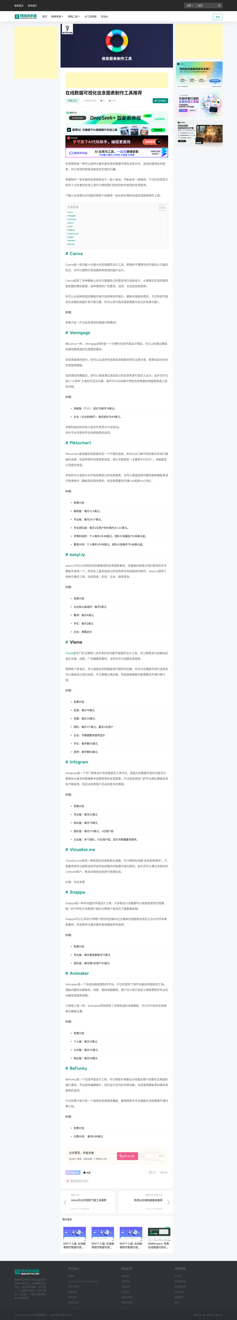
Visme (70, 226)
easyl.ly (70, 223)
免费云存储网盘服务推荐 (148, 1200)
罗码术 (178, 1276)
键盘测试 (72, 1291)
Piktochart (71, 219)
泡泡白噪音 (127, 1297)
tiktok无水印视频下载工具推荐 (88, 1200)
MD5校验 (179, 1291)
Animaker (71, 240)
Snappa (70, 237)
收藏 (88, 1172)
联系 (177, 1302)
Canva (70, 212)
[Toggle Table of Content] (160, 208)
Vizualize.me (72, 233)
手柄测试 (125, 1281)
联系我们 (32, 5)
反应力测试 (73, 1286)
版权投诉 (18, 5)
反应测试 (125, 1291)
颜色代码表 (127, 1302)
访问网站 (162, 101)
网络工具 (73, 16)
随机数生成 (180, 1286)
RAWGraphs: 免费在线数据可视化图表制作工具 (158, 1247)
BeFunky (71, 244)
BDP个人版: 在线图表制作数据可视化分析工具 (74, 1247)
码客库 (71, 1276)
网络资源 (56, 16)
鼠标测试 (72, 1297)
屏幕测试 (179, 1297)
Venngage (71, 216)
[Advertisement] (36, 53)
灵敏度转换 (180, 1281)
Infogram (71, 230)
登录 (218, 17)
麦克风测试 (73, 1302)
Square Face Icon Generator (83, 1281)
